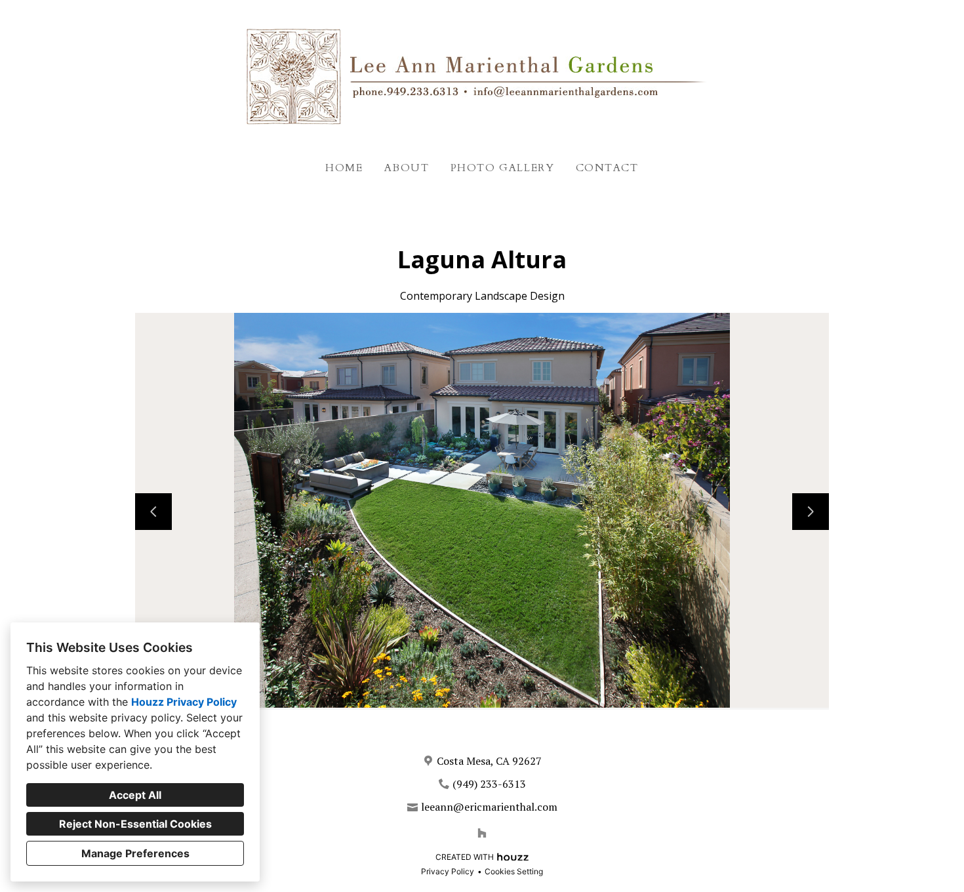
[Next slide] (810, 511)
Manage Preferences (135, 853)
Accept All (135, 794)
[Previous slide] (153, 511)
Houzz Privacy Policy (184, 701)
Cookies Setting (514, 871)
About (407, 168)
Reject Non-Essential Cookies (135, 823)
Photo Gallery (503, 168)
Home (344, 168)
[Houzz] (482, 832)
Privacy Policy (447, 871)
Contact (607, 168)
